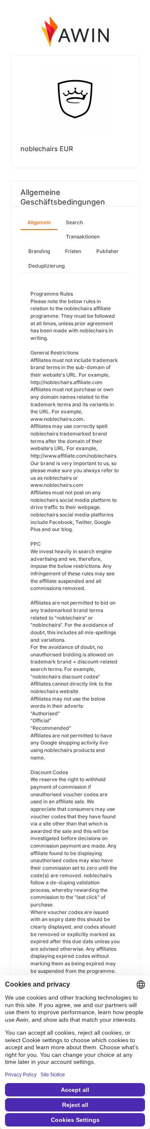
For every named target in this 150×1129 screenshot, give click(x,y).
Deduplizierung (46, 266)
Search (74, 222)
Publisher (107, 251)
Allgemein (39, 222)
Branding (39, 251)
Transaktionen (83, 236)
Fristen (73, 251)
